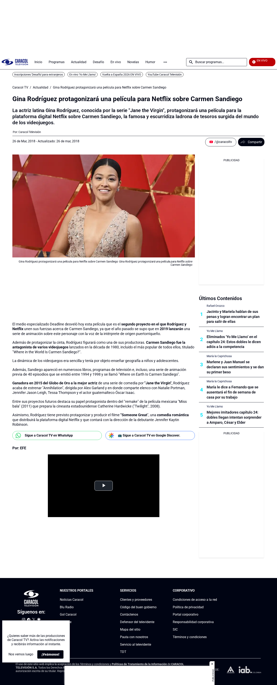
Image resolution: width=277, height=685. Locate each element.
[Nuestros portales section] (94, 591)
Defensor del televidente (137, 622)
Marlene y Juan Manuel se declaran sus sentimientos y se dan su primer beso (235, 367)
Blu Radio (67, 607)
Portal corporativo (185, 615)
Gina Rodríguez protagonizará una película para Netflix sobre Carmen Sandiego (109, 87)
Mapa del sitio (130, 629)
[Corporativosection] (216, 591)
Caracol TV (20, 87)
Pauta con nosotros (134, 637)
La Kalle (65, 622)
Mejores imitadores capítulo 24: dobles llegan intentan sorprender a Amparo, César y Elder (234, 417)
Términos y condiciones (190, 637)
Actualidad (40, 87)
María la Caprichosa (219, 356)
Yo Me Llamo (215, 331)
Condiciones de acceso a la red (195, 600)
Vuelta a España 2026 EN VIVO (121, 74)
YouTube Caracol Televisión (165, 74)
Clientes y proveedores (136, 600)
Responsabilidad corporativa (193, 622)
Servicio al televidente (135, 644)
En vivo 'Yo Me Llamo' (82, 74)
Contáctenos (129, 615)
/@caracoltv (223, 142)
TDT (123, 652)
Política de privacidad (188, 607)
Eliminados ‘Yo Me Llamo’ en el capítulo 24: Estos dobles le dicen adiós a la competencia (234, 342)
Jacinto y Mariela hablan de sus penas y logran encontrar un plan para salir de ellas (233, 316)
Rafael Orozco (215, 305)
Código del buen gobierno (138, 607)
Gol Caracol (68, 615)
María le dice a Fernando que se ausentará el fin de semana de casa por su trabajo (232, 392)
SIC (175, 629)
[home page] (15, 62)
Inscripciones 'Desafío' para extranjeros (38, 74)
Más (165, 62)
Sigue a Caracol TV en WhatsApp (49, 435)
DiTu (63, 629)
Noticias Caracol (71, 600)
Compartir (255, 142)
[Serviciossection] (155, 591)
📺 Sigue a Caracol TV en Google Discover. (149, 435)
